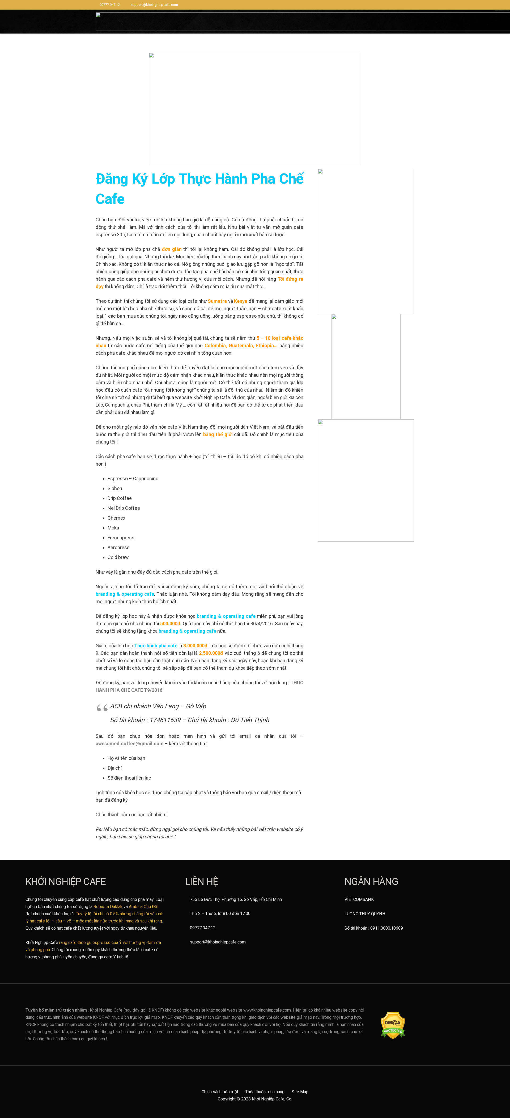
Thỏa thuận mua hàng (264, 1091)
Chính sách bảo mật (220, 1091)
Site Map (300, 1091)
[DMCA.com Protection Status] (393, 1037)
